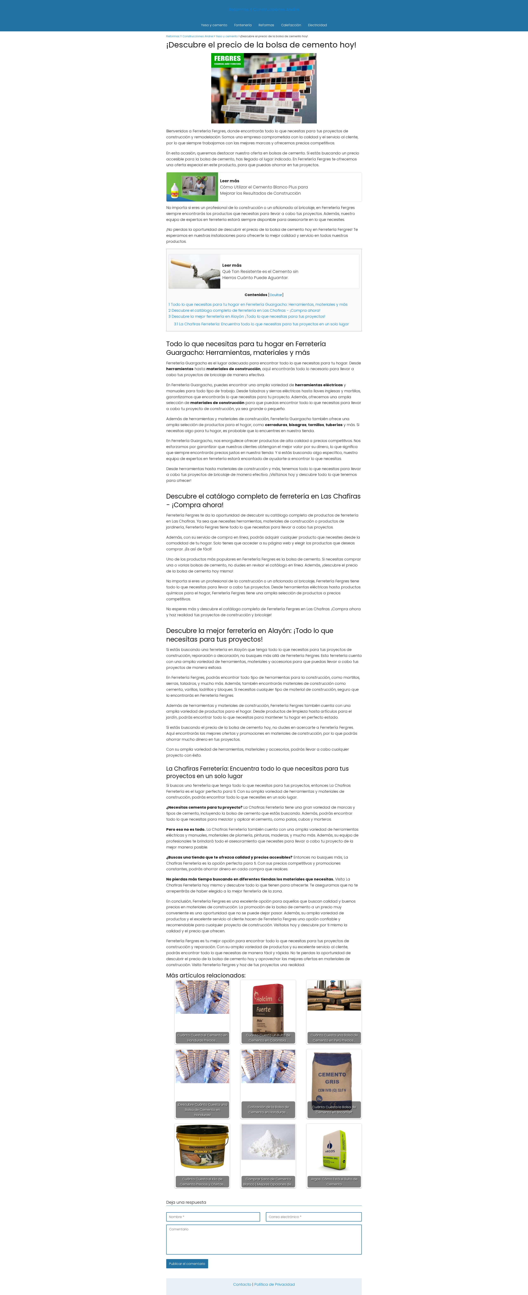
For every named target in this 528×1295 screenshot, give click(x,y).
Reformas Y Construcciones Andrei (264, 9)
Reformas (266, 25)
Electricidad (317, 25)
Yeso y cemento (214, 25)
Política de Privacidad (274, 1284)
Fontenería (243, 25)
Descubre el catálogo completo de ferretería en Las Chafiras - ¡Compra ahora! (244, 310)
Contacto (242, 1284)
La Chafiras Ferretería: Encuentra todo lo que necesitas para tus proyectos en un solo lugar (261, 324)
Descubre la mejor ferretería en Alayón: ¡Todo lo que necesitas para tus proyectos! (247, 316)
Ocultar (276, 295)
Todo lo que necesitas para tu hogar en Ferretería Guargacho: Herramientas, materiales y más (258, 304)
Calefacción (291, 25)
